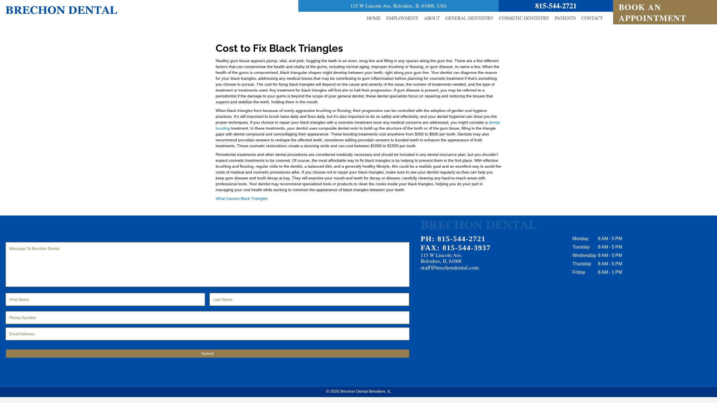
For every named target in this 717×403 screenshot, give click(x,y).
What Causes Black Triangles (241, 198)
